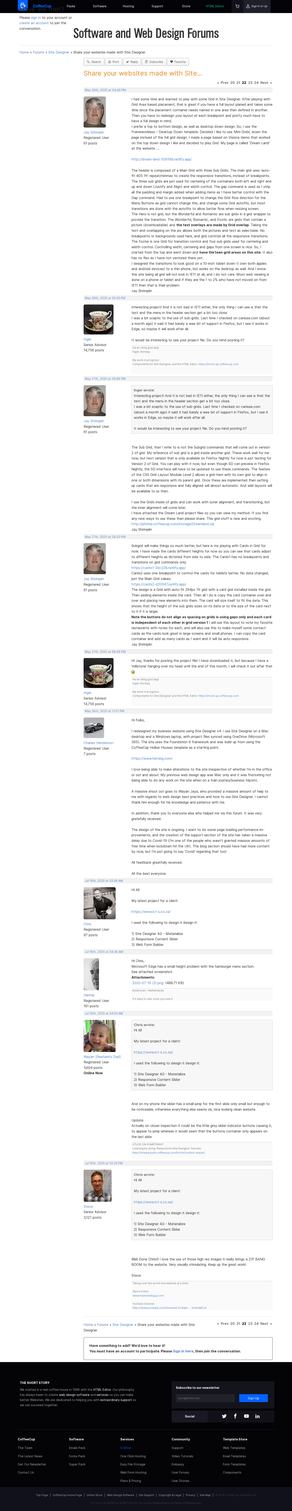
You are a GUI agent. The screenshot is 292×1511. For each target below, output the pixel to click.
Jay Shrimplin (94, 132)
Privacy (190, 1495)
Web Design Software (120, 1495)
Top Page (42, 1495)
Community (181, 1439)
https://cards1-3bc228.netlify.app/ (158, 568)
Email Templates (234, 1456)
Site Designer (58, 52)
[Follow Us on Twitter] (224, 1416)
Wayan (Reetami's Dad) (102, 1057)
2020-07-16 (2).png (147, 983)
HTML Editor (215, 6)
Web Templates (234, 1448)
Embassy (178, 1464)
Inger (87, 339)
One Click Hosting (133, 1456)
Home (24, 52)
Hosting (128, 6)
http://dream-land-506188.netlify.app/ (161, 159)
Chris (87, 924)
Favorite (179, 62)
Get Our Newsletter (32, 1464)
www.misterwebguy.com (148, 1295)
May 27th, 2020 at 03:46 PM (105, 378)
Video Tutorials (182, 1456)
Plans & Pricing (130, 1481)
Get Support (146, 1495)
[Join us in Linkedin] (257, 1416)
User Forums (180, 1472)
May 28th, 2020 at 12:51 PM (104, 711)
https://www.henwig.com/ (152, 758)
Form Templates (234, 1464)
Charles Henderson (99, 743)
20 (232, 82)
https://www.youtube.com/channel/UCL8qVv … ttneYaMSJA (169, 1307)
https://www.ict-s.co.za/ (151, 911)
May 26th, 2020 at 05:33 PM (105, 298)
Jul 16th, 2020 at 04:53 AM (104, 1013)
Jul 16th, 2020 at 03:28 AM (104, 881)
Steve (88, 1206)
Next (264, 82)
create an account (34, 23)
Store (186, 6)
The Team (25, 1448)
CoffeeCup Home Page (67, 1495)
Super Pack (77, 1464)
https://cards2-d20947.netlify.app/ (158, 584)
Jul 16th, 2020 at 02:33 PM (104, 1163)
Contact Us (26, 1472)
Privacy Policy (161, 1502)
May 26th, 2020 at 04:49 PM (105, 90)
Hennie (89, 995)
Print (115, 62)
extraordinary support (116, 1400)
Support (157, 6)
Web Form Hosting (133, 1472)
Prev (225, 82)
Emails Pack (77, 1448)
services (103, 1395)
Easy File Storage (132, 1464)
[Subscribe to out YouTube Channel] (246, 1416)
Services (127, 1439)
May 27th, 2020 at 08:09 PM (105, 652)
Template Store (235, 1439)
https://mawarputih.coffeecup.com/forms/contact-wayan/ (169, 1152)
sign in (36, 17)
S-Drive (125, 1448)
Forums (38, 52)
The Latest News (30, 1456)
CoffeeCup (26, 1439)
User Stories (180, 1481)
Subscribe (155, 62)
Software (99, 6)
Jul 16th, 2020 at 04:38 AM (104, 952)
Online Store (94, 1495)
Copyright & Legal (170, 1495)
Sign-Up (253, 1398)
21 (238, 82)
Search (95, 62)
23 (250, 82)
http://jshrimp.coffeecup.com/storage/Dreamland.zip (172, 524)
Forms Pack (77, 1456)
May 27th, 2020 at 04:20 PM (105, 537)
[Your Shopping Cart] (237, 6)
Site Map (205, 1495)
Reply (133, 62)
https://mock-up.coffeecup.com (219, 364)
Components (232, 1472)
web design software (74, 1395)
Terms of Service (185, 1502)
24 (256, 82)
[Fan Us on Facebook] (235, 1416)
